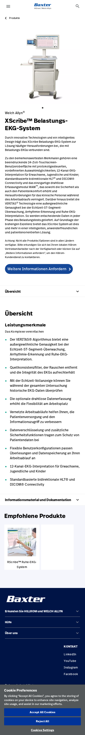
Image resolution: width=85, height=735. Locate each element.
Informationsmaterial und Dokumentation (42, 499)
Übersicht (42, 291)
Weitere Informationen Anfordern (36, 268)
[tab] (77, 6)
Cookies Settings (42, 730)
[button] (42, 613)
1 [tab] (42, 108)
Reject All (42, 721)
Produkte (14, 18)
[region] (42, 710)
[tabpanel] (42, 66)
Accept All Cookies (42, 712)
